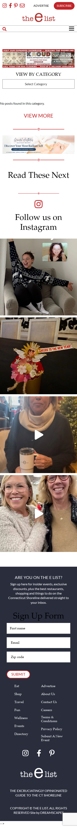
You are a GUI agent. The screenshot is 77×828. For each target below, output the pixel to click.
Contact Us (49, 702)
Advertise (48, 686)
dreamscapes (52, 812)
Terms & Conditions (49, 719)
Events (19, 726)
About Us (48, 694)
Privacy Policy (51, 729)
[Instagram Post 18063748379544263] (38, 355)
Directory (21, 734)
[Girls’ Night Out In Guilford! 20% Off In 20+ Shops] (38, 434)
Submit (18, 674)
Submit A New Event (52, 738)
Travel (19, 702)
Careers (46, 710)
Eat (16, 686)
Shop (18, 694)
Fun (17, 710)
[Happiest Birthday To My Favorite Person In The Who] (38, 277)
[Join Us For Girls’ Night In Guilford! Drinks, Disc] (38, 513)
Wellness (21, 718)
